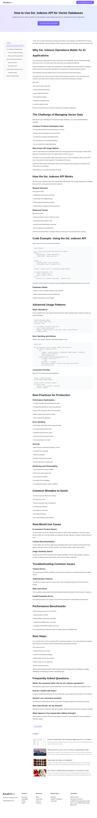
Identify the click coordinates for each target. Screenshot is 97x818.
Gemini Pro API (74, 797)
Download (24, 797)
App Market (25, 799)
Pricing (23, 801)
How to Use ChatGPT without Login (79, 803)
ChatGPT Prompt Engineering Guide (80, 801)
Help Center (39, 799)
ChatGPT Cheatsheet (56, 799)
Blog (37, 797)
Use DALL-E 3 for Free (76, 799)
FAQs (23, 803)
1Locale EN (38, 726)
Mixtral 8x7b (73, 805)
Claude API (54, 801)
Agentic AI (53, 797)
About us (38, 801)
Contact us (39, 803)
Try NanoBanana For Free (85, 2)
